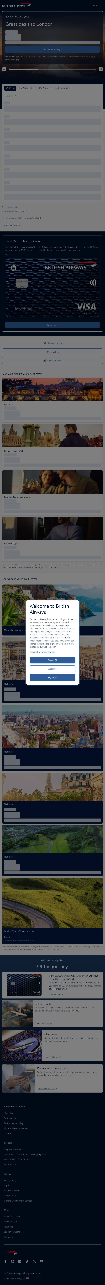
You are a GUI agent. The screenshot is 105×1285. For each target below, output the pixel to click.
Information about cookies (42, 652)
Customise (52, 668)
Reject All (52, 677)
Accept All (52, 660)
